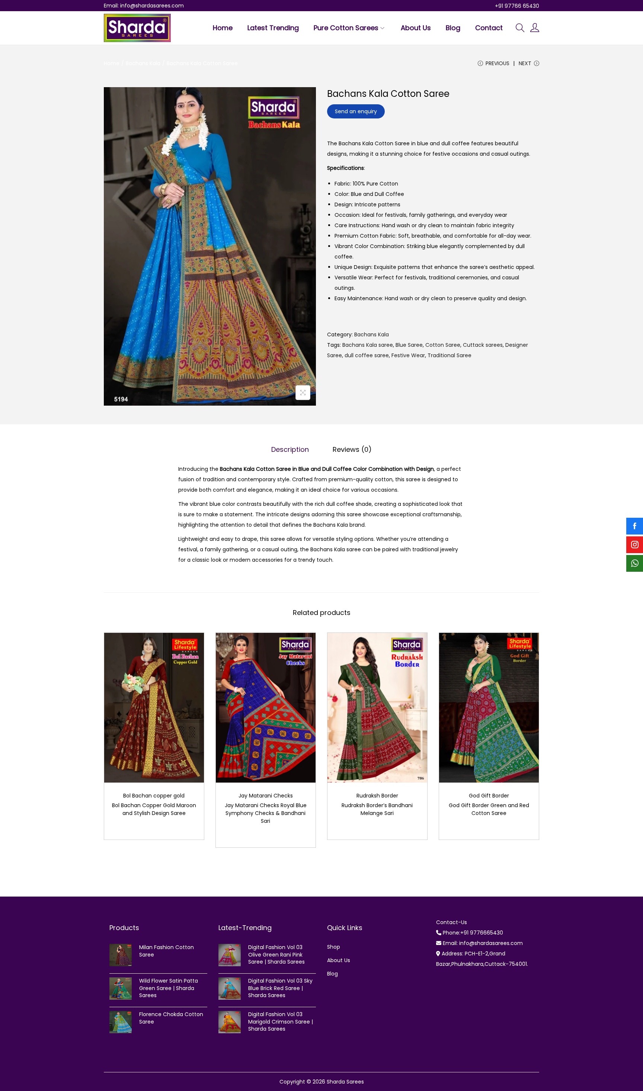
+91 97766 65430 (517, 6)
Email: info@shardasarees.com (144, 5)
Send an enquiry (356, 111)
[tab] (290, 449)
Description (290, 449)
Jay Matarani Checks (266, 795)
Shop (333, 947)
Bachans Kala (143, 63)
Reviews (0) (352, 449)
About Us (338, 960)
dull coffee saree (367, 355)
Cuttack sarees (483, 345)
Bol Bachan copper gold (154, 795)
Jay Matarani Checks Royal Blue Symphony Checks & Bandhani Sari (266, 813)
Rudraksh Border (377, 795)
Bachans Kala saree (367, 345)
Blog (332, 973)
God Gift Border (489, 795)
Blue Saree (409, 345)
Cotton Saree (442, 345)
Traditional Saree (449, 355)
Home (111, 63)
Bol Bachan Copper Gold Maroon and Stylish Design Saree (154, 809)
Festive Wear (408, 355)
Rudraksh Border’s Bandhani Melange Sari (377, 809)
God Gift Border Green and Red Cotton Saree (489, 809)
